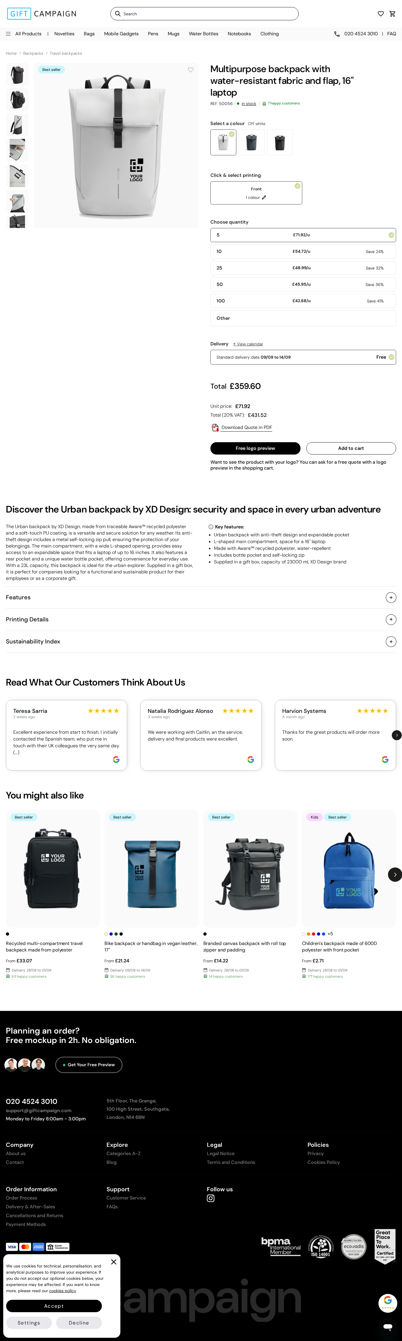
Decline (79, 1323)
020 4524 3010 (31, 1101)
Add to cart (351, 448)
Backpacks (33, 53)
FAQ (391, 34)
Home (11, 53)
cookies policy (62, 1290)
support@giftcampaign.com (39, 1110)
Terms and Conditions (231, 1162)
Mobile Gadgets (121, 34)
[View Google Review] (116, 759)
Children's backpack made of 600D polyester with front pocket (339, 946)
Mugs (174, 34)
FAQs (112, 1207)
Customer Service (126, 1198)
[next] (397, 735)
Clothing (269, 34)
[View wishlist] (380, 13)
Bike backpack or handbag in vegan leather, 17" (150, 946)
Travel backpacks (66, 53)
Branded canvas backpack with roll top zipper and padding (244, 946)
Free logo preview (255, 448)
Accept (54, 1306)
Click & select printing (235, 175)
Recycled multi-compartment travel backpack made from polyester (44, 946)
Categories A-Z (124, 1153)
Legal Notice (221, 1153)
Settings (29, 1323)
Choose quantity (229, 222)
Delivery (236, 344)
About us (16, 1153)
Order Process (21, 1198)
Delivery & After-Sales (30, 1207)
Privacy (316, 1153)
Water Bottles (203, 34)
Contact (15, 1162)
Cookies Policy (324, 1162)
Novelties (64, 34)
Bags (89, 34)
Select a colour (237, 124)
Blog (112, 1162)
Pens (153, 34)
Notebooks (239, 34)
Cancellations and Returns (34, 1215)
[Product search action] (116, 13)
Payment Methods (26, 1224)
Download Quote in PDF (246, 427)
